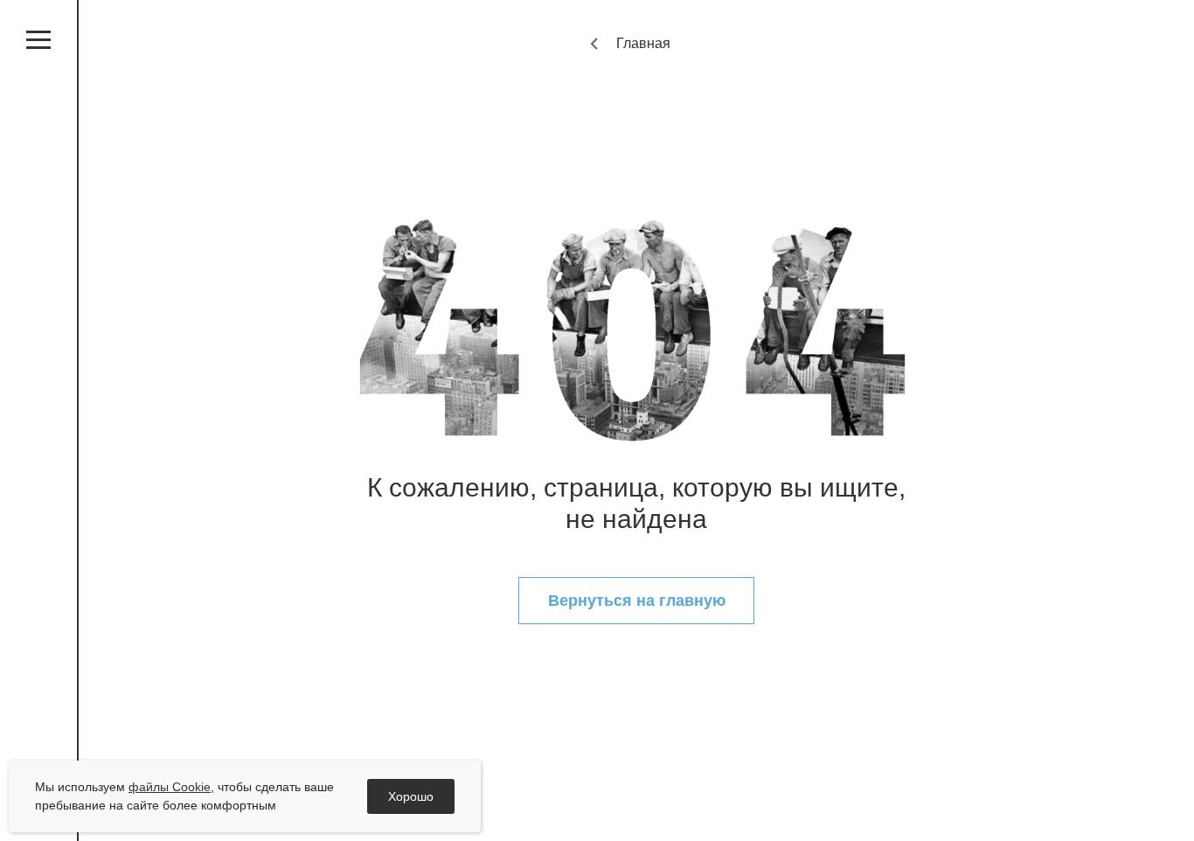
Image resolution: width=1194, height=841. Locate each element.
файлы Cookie (169, 787)
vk (38, 511)
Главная (643, 43)
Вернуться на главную (636, 600)
